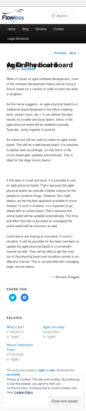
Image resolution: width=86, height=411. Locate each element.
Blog (25, 29)
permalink (13, 374)
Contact (59, 29)
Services (41, 29)
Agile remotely (53, 326)
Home (12, 29)
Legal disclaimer (18, 38)
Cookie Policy (23, 392)
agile (41, 370)
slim (52, 370)
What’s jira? (15, 326)
